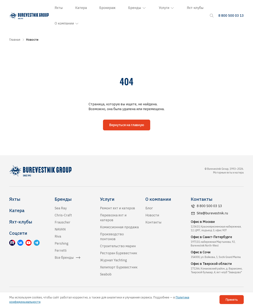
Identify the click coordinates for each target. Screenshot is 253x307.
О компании (64, 23)
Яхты (59, 8)
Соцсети (18, 233)
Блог (149, 208)
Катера (81, 8)
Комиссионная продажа (119, 227)
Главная (14, 39)
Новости (152, 215)
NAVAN (60, 229)
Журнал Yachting (113, 260)
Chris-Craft (63, 215)
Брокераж (107, 8)
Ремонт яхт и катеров (117, 208)
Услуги (164, 8)
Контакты (153, 222)
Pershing (61, 243)
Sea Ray (61, 208)
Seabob (105, 274)
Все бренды (64, 257)
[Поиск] (211, 15)
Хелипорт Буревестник (118, 267)
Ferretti (60, 250)
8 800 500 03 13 (209, 206)
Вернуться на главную (126, 125)
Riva (58, 236)
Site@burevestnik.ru (212, 213)
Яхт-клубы (195, 8)
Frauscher (62, 222)
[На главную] (29, 15)
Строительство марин (118, 246)
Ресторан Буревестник (118, 253)
